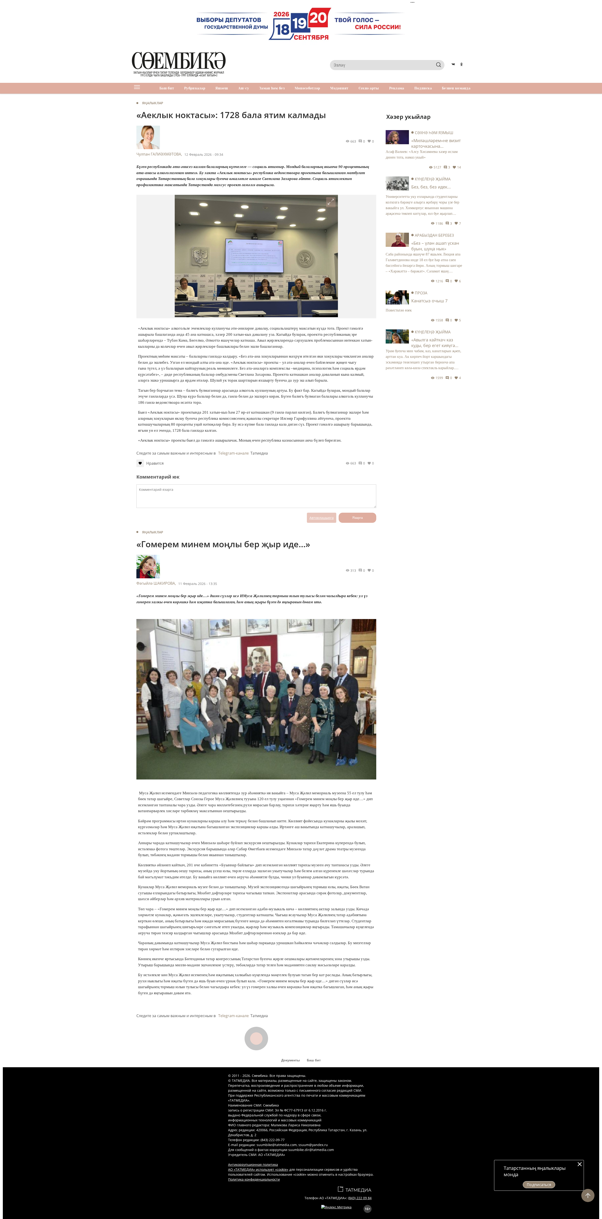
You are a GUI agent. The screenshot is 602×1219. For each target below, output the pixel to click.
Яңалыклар (152, 103)
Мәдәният (339, 88)
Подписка (423, 88)
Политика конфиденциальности (254, 1179)
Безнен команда (456, 88)
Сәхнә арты (369, 88)
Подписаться (539, 1184)
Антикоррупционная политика (253, 1164)
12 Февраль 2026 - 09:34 (203, 154)
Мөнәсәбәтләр (307, 88)
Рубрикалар (194, 88)
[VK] (453, 65)
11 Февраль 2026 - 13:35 (197, 583)
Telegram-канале (233, 453)
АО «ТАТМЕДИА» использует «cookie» (258, 1169)
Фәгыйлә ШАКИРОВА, (156, 583)
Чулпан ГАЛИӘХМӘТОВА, (159, 154)
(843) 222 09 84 (360, 1198)
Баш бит (166, 88)
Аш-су (243, 88)
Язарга (357, 518)
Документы (290, 1060)
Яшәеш (221, 88)
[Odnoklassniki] (461, 65)
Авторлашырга (321, 518)
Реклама (396, 88)
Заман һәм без (272, 88)
